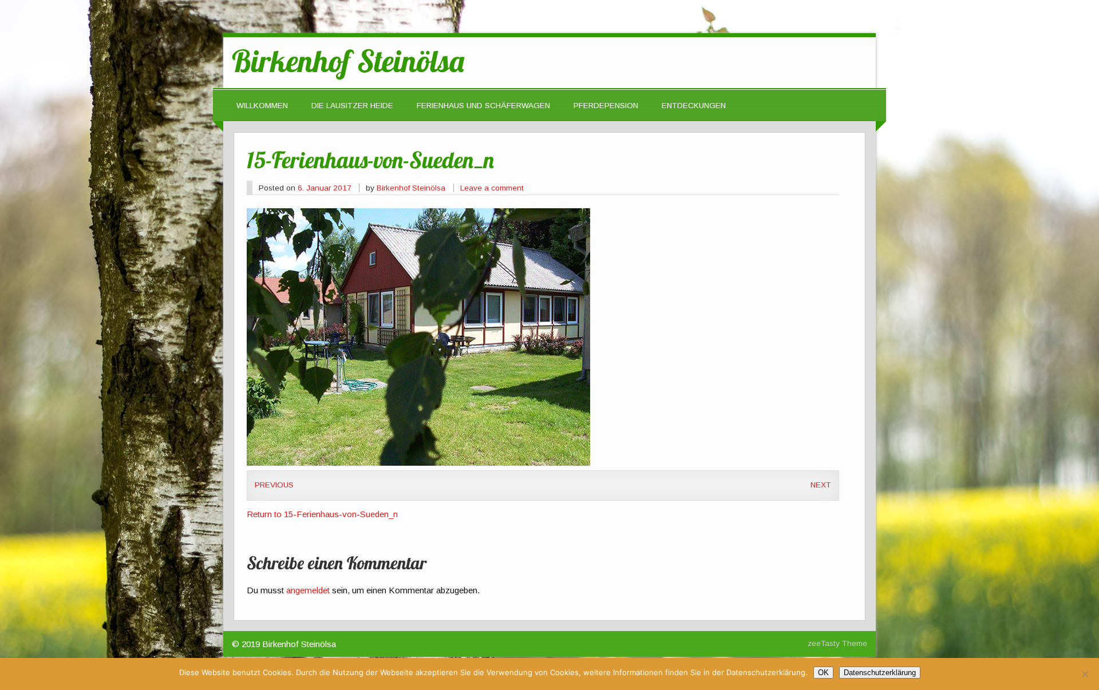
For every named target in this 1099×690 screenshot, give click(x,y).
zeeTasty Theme (837, 643)
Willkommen (262, 105)
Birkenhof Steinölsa (411, 188)
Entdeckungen (694, 105)
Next (821, 485)
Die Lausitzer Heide (352, 105)
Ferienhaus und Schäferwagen (483, 105)
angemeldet (308, 590)
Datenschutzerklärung (880, 672)
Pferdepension (606, 105)
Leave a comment (492, 188)
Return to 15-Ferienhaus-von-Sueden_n (322, 514)
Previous (274, 485)
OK (823, 672)
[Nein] (1084, 674)
